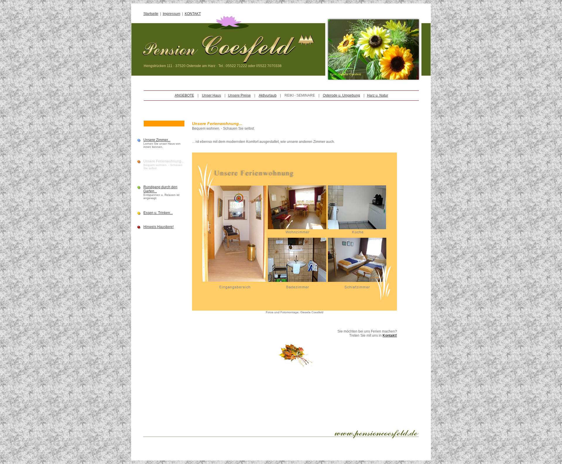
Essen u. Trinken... (158, 213)
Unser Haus (211, 95)
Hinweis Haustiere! (158, 227)
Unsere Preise (239, 95)
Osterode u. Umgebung (341, 95)
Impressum (171, 14)
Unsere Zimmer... (156, 140)
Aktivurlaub (268, 95)
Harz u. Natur (377, 95)
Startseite (150, 14)
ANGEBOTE (184, 95)
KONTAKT (193, 14)
